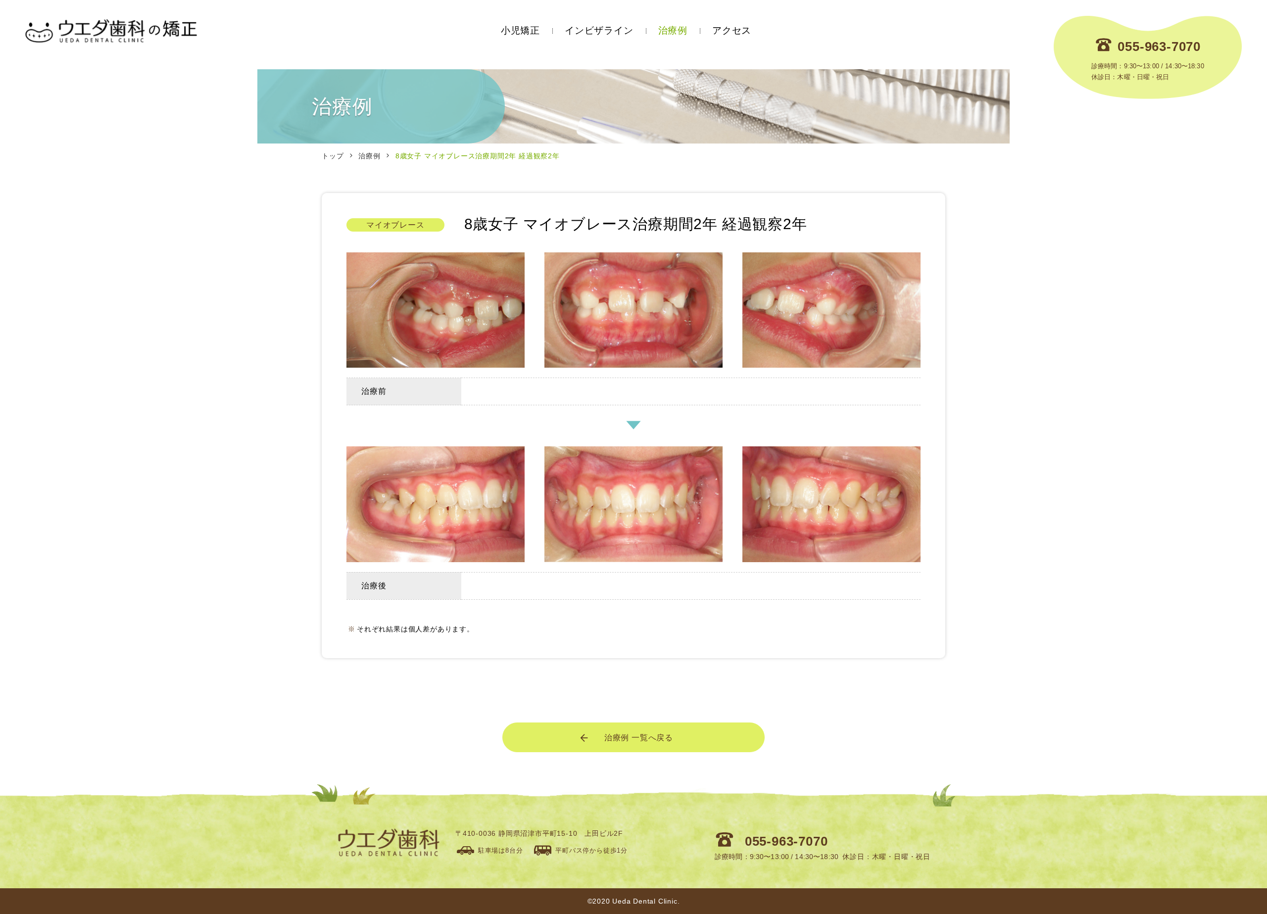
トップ (332, 156)
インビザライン (599, 30)
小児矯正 (520, 30)
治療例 (672, 30)
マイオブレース (395, 225)
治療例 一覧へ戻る (638, 737)
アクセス (731, 30)
